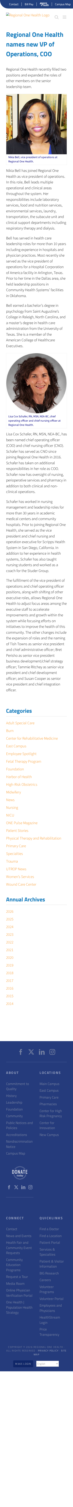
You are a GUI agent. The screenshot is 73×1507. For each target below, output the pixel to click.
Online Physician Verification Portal (19, 1293)
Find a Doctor (49, 1229)
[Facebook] (21, 1052)
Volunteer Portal (51, 1298)
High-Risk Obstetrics (21, 784)
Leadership (14, 1102)
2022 (9, 942)
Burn (10, 731)
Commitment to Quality (17, 1086)
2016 (9, 988)
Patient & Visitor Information (52, 1264)
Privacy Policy (48, 1351)
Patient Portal (50, 1242)
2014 (9, 1004)
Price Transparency (49, 1332)
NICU (10, 815)
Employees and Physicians (51, 1308)
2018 (9, 973)
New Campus (49, 1134)
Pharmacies (48, 1104)
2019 (9, 965)
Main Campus (49, 1083)
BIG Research (49, 1273)
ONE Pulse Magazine (22, 823)
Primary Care (16, 846)
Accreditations (16, 1134)
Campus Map (15, 1153)
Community (14, 1116)
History (11, 1095)
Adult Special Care (20, 723)
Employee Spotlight (21, 754)
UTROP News (16, 869)
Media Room (15, 1283)
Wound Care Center (21, 884)
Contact (11, 1229)
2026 (9, 911)
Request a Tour (17, 1276)
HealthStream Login (50, 1320)
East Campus (16, 746)
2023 (9, 934)
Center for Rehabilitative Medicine (32, 738)
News (10, 800)
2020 (9, 957)
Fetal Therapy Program (23, 761)
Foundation (15, 769)
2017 (9, 981)
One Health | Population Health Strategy (19, 1307)
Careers (45, 1280)
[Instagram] (52, 1052)
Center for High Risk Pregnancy (51, 1113)
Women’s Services (20, 877)
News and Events (18, 1235)
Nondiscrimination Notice (19, 1144)
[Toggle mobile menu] (65, 17)
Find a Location (51, 1235)
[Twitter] (31, 1052)
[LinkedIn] (42, 1052)
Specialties (14, 854)
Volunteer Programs (47, 1289)
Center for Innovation (47, 1125)
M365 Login (23, 1364)
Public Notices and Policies (19, 1125)
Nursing (12, 807)
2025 (9, 919)
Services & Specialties (47, 1252)
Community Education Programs (14, 1265)
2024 (9, 927)
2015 (9, 996)
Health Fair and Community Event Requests (19, 1247)
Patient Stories (17, 830)
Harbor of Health (19, 777)
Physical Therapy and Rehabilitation (33, 838)
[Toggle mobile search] (57, 17)
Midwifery (13, 792)
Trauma (12, 861)
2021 (9, 950)
